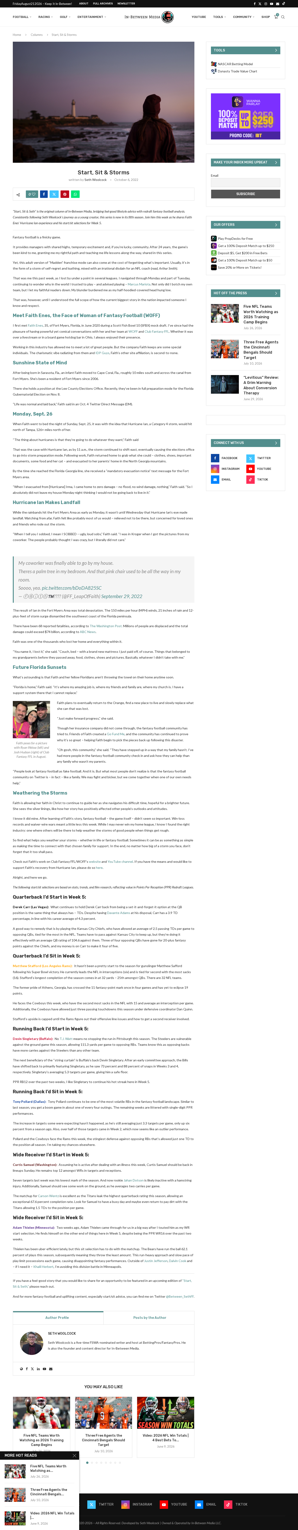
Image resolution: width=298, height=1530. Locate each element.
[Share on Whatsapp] (75, 194)
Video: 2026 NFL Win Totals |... (52, 1515)
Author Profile (57, 1318)
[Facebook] (254, 3)
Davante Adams (118, 913)
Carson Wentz (48, 1196)
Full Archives (103, 3)
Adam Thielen (23, 1227)
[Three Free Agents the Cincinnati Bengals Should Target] (103, 1413)
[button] (19, 1430)
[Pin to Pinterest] (65, 194)
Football (20, 17)
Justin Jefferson (156, 1261)
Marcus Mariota (139, 284)
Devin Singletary (25, 1039)
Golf (64, 17)
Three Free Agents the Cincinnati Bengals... (48, 1492)
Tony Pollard (23, 1101)
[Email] (277, 3)
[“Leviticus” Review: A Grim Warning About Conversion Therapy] (225, 384)
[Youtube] (271, 3)
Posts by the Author (149, 1318)
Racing (44, 17)
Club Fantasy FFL (157, 331)
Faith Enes (35, 325)
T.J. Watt (66, 1039)
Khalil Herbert (43, 1267)
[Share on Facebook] (44, 194)
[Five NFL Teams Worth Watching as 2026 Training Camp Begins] (41, 1413)
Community (242, 17)
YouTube (199, 17)
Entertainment (90, 17)
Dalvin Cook (177, 1261)
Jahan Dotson (134, 1180)
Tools (218, 17)
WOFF (133, 331)
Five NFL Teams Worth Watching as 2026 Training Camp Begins (42, 1440)
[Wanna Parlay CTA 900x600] (245, 95)
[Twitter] (259, 3)
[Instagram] (265, 3)
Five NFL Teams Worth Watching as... (48, 1468)
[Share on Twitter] (54, 194)
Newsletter (126, 3)
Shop (265, 17)
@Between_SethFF (180, 1296)
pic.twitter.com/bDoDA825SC (72, 588)
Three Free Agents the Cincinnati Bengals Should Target (103, 1440)
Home (17, 35)
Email (214, 175)
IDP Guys (102, 353)
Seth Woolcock (96, 180)
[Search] (283, 17)
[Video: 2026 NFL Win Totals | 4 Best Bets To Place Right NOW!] (165, 1413)
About (83, 3)
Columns (37, 35)
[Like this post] (33, 194)
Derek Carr (21, 907)
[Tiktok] (283, 3)
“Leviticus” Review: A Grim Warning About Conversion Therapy (261, 385)
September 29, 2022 (121, 596)
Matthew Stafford (27, 966)
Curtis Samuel (23, 1165)
